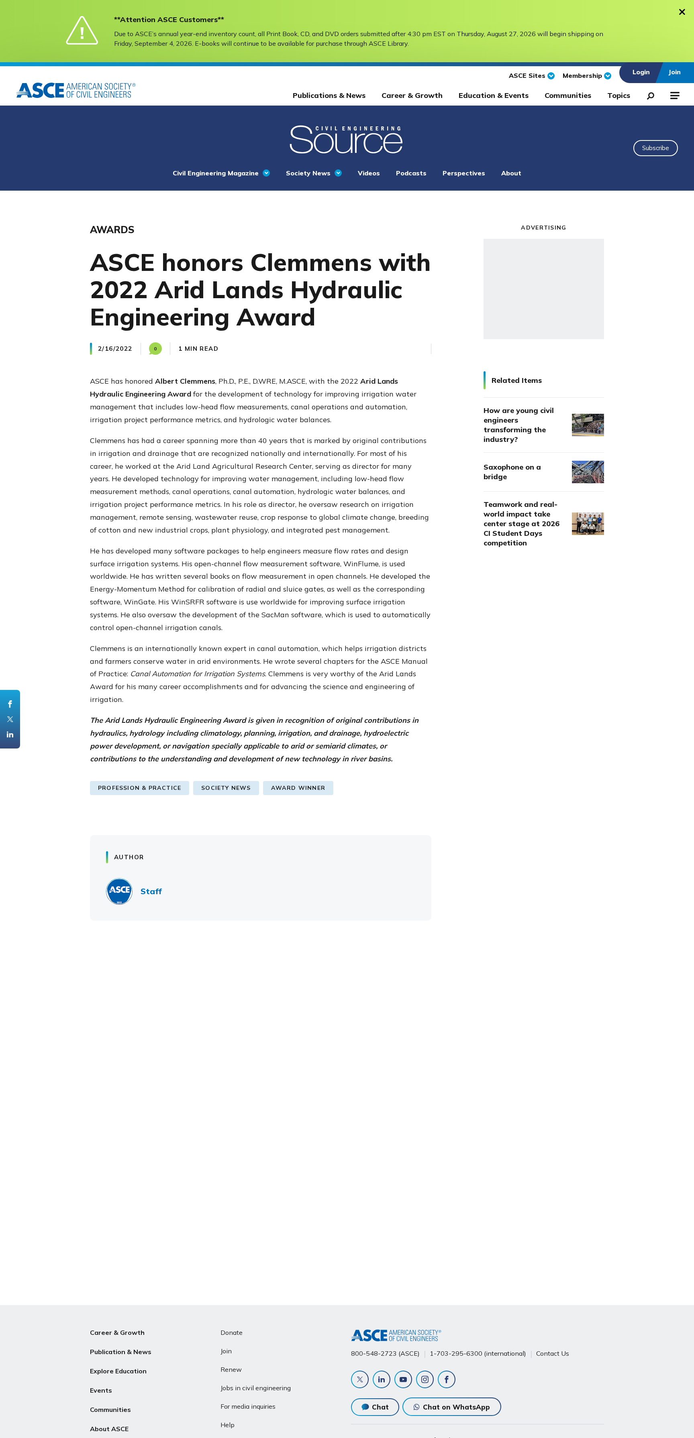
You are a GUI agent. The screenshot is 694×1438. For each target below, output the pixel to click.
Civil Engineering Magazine (216, 173)
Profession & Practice (139, 787)
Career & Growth (412, 95)
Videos (369, 173)
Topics (618, 95)
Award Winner (298, 787)
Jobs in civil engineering (255, 1388)
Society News (308, 173)
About (511, 173)
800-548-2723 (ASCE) (385, 1353)
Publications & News (329, 95)
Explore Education (118, 1371)
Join (226, 1351)
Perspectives (464, 173)
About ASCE (109, 1429)
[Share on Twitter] (10, 719)
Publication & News (120, 1352)
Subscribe (655, 148)
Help (227, 1425)
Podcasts (411, 173)
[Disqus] (347, 1045)
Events (101, 1390)
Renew (231, 1369)
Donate (231, 1332)
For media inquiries (248, 1406)
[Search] (648, 94)
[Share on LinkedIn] (10, 734)
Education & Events (494, 95)
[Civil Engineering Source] (347, 138)
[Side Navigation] (674, 94)
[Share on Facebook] (10, 704)
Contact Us (552, 1353)
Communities (568, 95)
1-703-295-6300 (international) (478, 1353)
